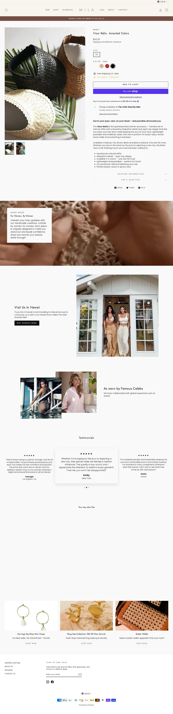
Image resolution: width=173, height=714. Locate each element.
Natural (96, 66)
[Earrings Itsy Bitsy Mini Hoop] (31, 616)
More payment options (131, 97)
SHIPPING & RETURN (12, 663)
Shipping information (131, 174)
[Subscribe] (80, 674)
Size (95, 50)
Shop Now (31, 643)
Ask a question (130, 180)
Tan (101, 66)
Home (95, 30)
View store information (108, 114)
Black (113, 66)
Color (100, 61)
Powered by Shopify (86, 705)
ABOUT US (9, 666)
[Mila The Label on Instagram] (47, 681)
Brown (107, 66)
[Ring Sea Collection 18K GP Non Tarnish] (86, 616)
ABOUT (111, 10)
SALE (102, 10)
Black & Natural (118, 66)
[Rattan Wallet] (141, 616)
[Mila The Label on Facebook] (52, 681)
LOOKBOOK (67, 10)
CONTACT (123, 10)
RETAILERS (9, 670)
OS (96, 54)
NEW (48, 10)
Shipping (96, 42)
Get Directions (27, 323)
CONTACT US (10, 674)
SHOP (56, 10)
